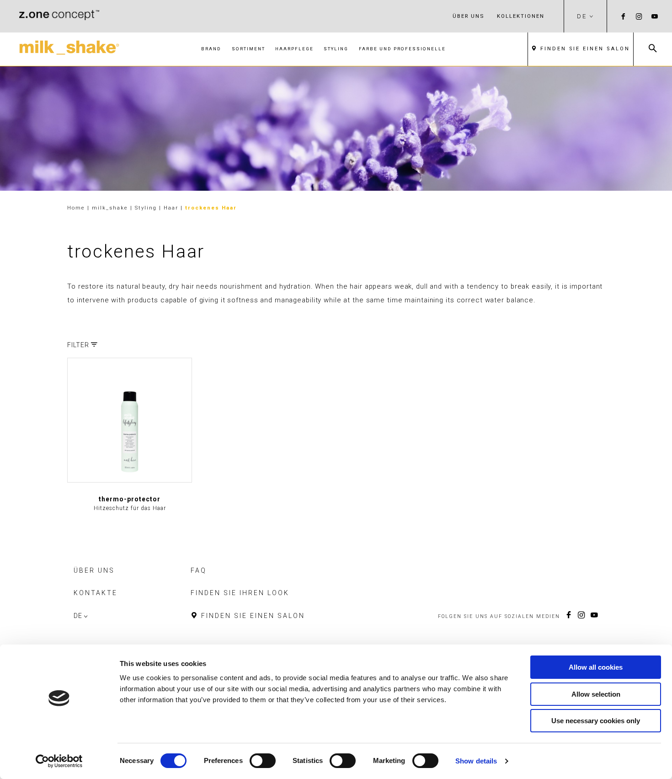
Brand (211, 48)
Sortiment (248, 48)
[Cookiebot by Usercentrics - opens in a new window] (59, 761)
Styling (336, 48)
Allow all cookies (596, 667)
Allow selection (595, 694)
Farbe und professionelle (402, 48)
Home (76, 207)
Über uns (468, 16)
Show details (476, 761)
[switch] (263, 760)
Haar (172, 207)
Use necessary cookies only (595, 721)
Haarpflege (294, 48)
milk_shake (111, 207)
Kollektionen (520, 16)
